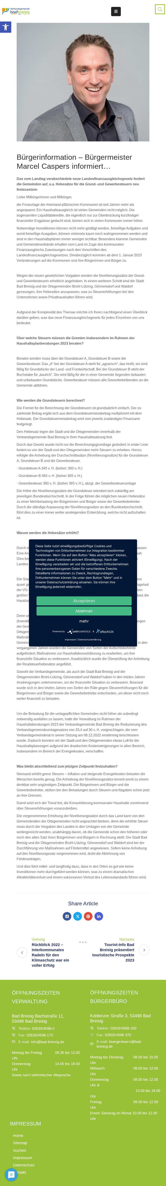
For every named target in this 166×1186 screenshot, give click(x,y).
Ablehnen (84, 611)
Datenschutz (24, 1165)
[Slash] (83, 942)
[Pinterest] (88, 916)
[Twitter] (77, 916)
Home (18, 1135)
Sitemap (20, 1143)
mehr (84, 621)
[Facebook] (67, 916)
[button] (5, 27)
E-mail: (41, 1042)
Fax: (35, 1035)
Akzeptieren (84, 601)
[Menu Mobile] (116, 11)
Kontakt (19, 1172)
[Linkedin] (98, 916)
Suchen (19, 1150)
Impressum (22, 1158)
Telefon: (36, 1029)
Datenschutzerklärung (89, 639)
